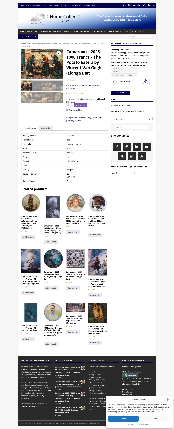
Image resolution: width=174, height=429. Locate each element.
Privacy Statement (144, 424)
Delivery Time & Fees (97, 380)
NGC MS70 (57, 31)
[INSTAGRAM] (128, 5)
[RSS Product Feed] (153, 5)
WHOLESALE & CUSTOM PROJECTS (83, 5)
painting (70, 120)
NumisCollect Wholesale (103, 403)
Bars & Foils (32, 43)
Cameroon (80, 118)
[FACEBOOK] (124, 5)
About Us (92, 372)
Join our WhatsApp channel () (127, 52)
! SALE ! (126, 31)
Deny (155, 419)
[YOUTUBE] (138, 5)
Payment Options (95, 382)
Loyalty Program (33, 5)
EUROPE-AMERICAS (81, 31)
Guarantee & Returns (97, 385)
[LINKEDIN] (133, 5)
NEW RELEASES (32, 31)
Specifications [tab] (30, 128)
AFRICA (66, 31)
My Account (47, 5)
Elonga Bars (43, 43)
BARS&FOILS (114, 31)
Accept (123, 419)
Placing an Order (95, 374)
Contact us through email (132, 366)
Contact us (65, 5)
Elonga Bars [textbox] (131, 119)
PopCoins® (46, 31)
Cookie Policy (131, 424)
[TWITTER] (143, 5)
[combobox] (132, 118)
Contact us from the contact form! (101, 366)
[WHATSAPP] (148, 5)
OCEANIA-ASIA (99, 31)
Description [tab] (46, 128)
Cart (56, 5)
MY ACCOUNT (137, 31)
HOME (21, 31)
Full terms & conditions (97, 393)
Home (21, 5)
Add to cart (80, 105)
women (78, 120)
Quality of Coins (95, 388)
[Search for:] (140, 36)
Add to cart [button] (28, 237)
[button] (169, 399)
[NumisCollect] (87, 27)
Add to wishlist (75, 110)
